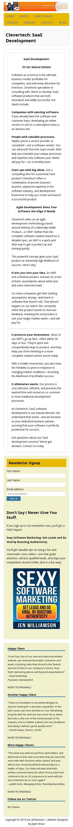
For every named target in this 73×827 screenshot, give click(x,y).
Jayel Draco (38, 824)
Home (10, 16)
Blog (62, 22)
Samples (29, 22)
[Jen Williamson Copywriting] (36, 6)
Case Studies (43, 16)
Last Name (13, 480)
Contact (47, 22)
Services (12, 22)
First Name (13, 471)
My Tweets (14, 807)
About (24, 16)
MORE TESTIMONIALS (19, 687)
